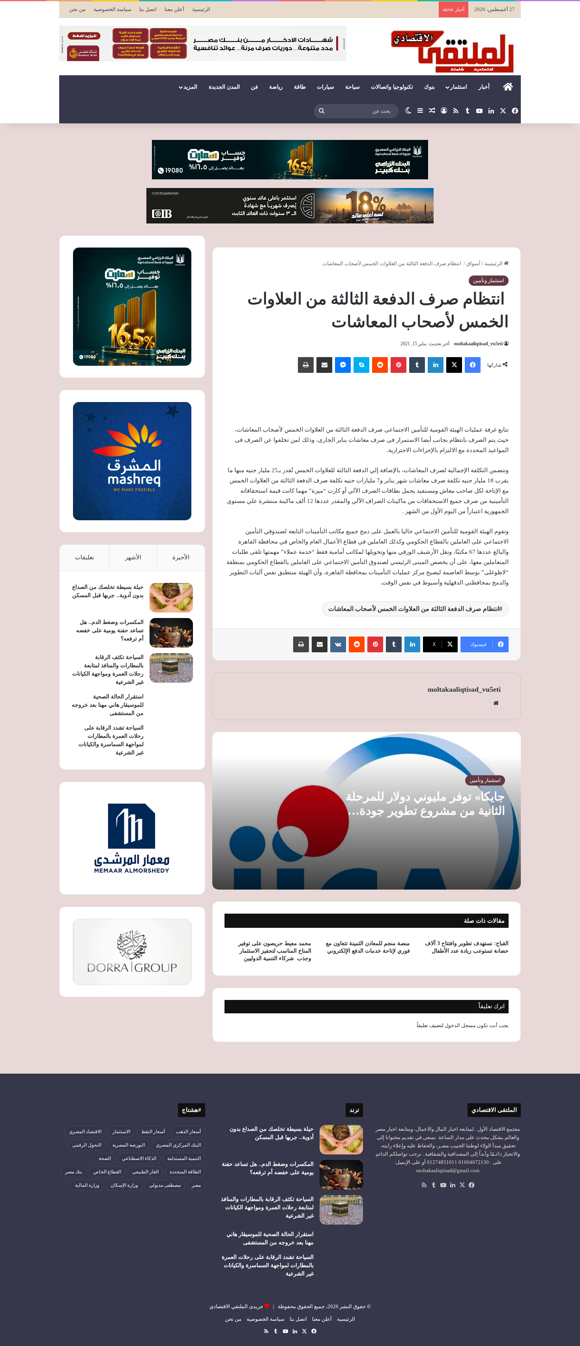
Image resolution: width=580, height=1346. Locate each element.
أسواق (473, 263)
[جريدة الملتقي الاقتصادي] (454, 51)
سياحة (352, 87)
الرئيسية (201, 9)
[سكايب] (361, 365)
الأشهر (133, 557)
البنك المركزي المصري (178, 1145)
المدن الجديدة (224, 87)
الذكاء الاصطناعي (139, 1158)
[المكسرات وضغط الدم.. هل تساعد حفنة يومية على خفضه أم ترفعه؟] (171, 633)
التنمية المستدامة (184, 1158)
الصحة (105, 1158)
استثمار (458, 87)
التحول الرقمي (86, 1145)
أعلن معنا (174, 9)
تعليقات (84, 557)
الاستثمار (121, 1131)
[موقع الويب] (496, 703)
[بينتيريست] (398, 365)
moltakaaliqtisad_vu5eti (478, 343)
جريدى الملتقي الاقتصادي (236, 1306)
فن (254, 87)
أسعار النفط (153, 1131)
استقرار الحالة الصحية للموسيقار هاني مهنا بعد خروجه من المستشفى (108, 705)
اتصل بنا (148, 9)
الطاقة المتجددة (185, 1172)
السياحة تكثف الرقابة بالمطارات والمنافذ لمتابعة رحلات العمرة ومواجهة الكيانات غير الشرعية (267, 1207)
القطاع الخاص (107, 1172)
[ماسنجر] (343, 365)
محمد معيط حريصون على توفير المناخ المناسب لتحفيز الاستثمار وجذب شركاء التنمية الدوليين (274, 950)
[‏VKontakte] (338, 644)
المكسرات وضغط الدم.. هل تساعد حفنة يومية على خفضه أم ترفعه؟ (110, 630)
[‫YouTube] (443, 1185)
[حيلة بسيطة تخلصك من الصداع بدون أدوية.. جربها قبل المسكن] (171, 597)
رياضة (276, 87)
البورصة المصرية (128, 1145)
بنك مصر (73, 1172)
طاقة (300, 87)
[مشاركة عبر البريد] (324, 365)
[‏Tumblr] (417, 365)
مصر (196, 1185)
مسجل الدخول (460, 1025)
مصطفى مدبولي (165, 1185)
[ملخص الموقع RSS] (424, 1185)
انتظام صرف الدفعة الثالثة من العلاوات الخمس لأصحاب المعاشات (413, 608)
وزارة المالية (87, 1185)
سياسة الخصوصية (112, 9)
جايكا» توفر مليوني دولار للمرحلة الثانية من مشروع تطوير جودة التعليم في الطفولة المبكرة (425, 810)
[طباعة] (306, 365)
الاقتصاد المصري (85, 1131)
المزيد (190, 87)
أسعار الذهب (188, 1131)
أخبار (484, 87)
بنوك (429, 87)
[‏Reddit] (380, 365)
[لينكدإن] (435, 365)
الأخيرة (180, 557)
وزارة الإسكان (124, 1185)
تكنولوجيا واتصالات (392, 87)
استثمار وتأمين (488, 280)
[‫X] (454, 365)
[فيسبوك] (473, 365)
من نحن (77, 9)
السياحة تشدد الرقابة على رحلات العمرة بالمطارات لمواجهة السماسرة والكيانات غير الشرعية (268, 1265)
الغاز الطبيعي (145, 1172)
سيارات (325, 87)
